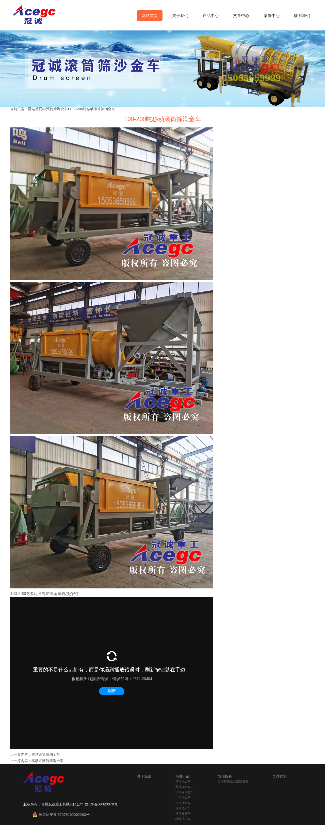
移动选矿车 (183, 808)
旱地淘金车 (183, 787)
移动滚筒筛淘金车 (45, 754)
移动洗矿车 (183, 819)
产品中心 (211, 15)
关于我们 (180, 15)
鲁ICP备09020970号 (101, 804)
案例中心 (272, 15)
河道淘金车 (183, 803)
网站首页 (150, 15)
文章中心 (241, 15)
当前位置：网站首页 (26, 109)
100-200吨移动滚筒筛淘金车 (92, 109)
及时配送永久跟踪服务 (233, 781)
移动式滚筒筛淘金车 (47, 761)
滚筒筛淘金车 (57, 109)
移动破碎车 (183, 813)
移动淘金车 (183, 781)
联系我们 (302, 15)
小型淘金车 (183, 797)
